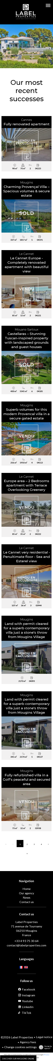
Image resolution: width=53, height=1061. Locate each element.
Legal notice (44, 1037)
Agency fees (28, 1042)
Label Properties (26, 922)
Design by (48, 1047)
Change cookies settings (20, 1047)
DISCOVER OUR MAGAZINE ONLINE (18, 1058)
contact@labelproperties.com (26, 945)
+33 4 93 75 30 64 (26, 941)
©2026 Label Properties (17, 1037)
